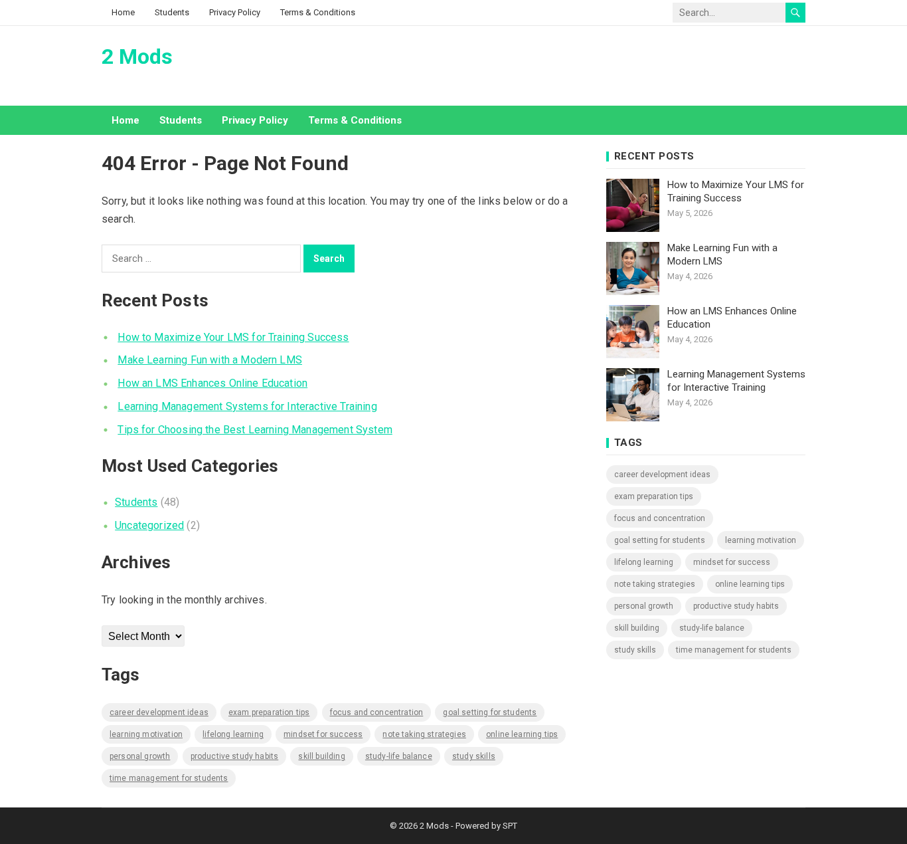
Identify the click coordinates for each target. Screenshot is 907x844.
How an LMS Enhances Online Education (212, 383)
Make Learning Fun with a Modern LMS (210, 360)
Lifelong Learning (233, 734)
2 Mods (137, 56)
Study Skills (473, 756)
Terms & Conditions (317, 12)
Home (123, 12)
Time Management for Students (169, 778)
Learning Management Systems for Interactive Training (247, 406)
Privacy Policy (234, 12)
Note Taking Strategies (424, 734)
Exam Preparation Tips (268, 712)
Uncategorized (149, 525)
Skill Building (321, 756)
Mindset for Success (323, 734)
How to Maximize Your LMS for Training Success (233, 337)
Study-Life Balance (398, 756)
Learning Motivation (146, 734)
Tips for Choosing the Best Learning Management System (255, 429)
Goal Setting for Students (489, 712)
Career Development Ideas (159, 712)
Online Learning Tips (522, 734)
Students (172, 12)
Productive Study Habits (235, 756)
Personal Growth (140, 756)
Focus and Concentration (377, 712)
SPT (510, 826)
